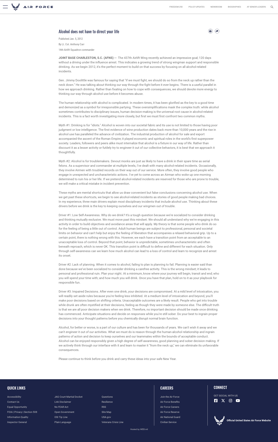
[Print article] (210, 31)
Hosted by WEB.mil (139, 429)
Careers (166, 388)
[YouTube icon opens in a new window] (238, 400)
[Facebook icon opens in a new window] (216, 400)
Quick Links (16, 388)
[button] (4, 7)
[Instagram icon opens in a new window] (230, 400)
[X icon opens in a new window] (223, 400)
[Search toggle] (272, 6)
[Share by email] (217, 31)
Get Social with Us (226, 395)
